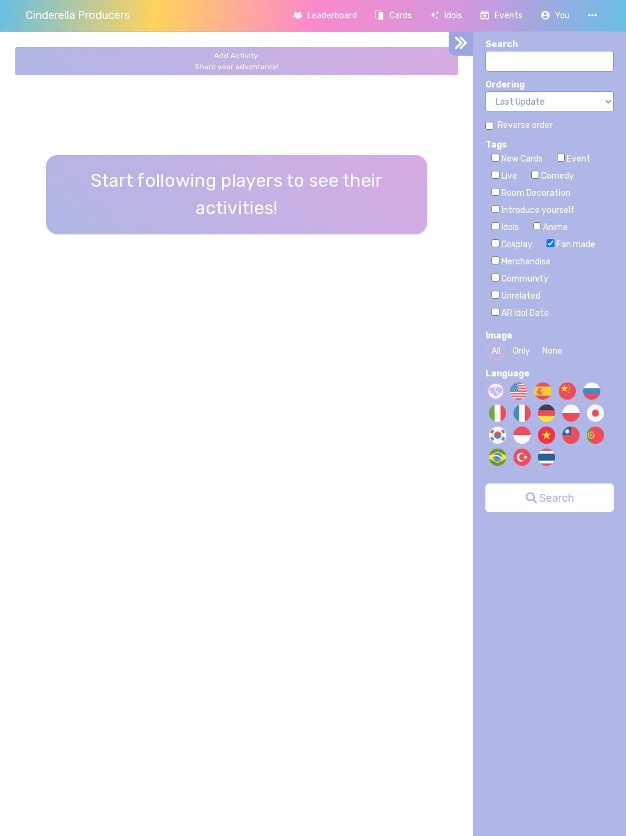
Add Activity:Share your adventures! (236, 61)
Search (501, 44)
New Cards (521, 159)
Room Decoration (534, 193)
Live (508, 176)
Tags (496, 145)
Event (578, 159)
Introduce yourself (537, 210)
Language (507, 373)
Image (498, 335)
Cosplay (515, 244)
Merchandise (525, 261)
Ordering (505, 85)
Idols (509, 227)
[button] (555, 15)
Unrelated (519, 296)
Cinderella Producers (78, 15)
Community (523, 279)
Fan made (574, 244)
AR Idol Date (524, 313)
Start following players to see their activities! (236, 194)
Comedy (556, 176)
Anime (554, 227)
